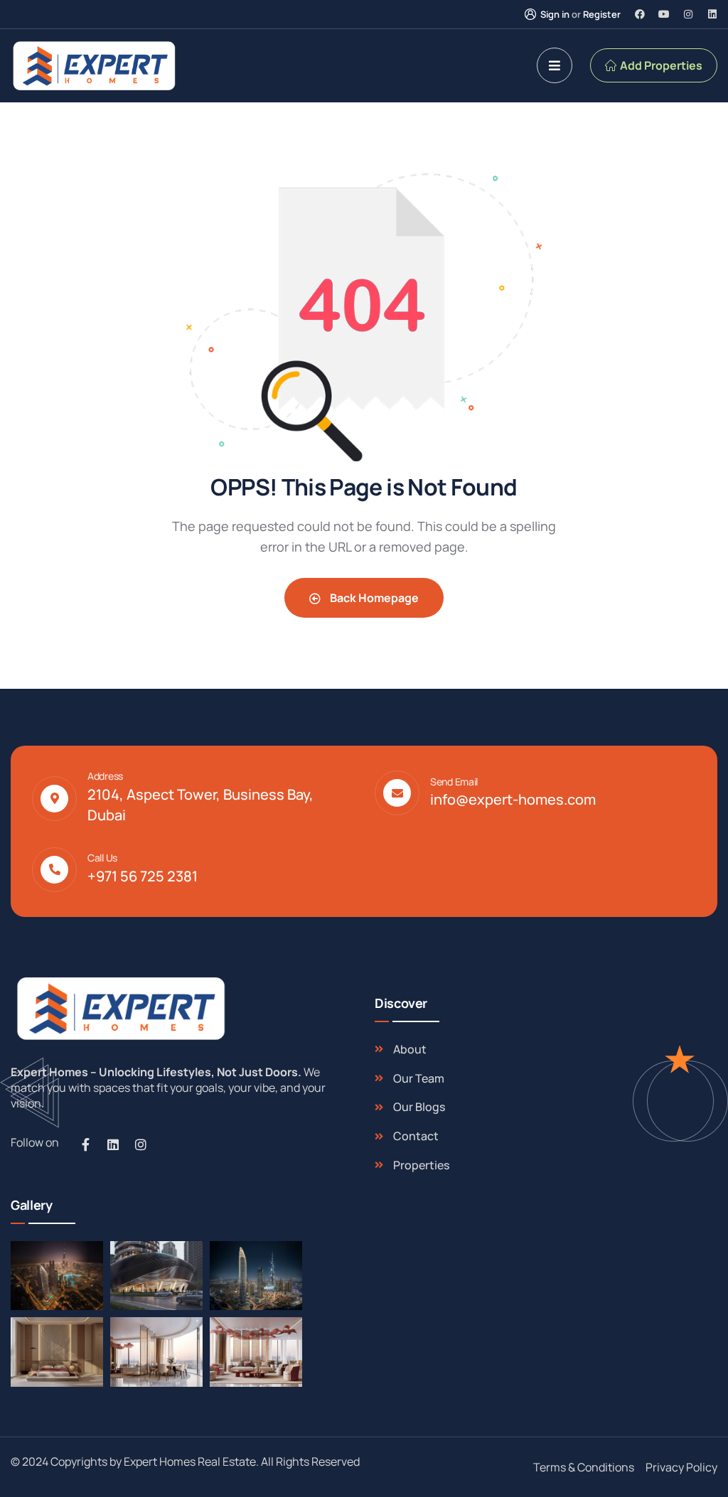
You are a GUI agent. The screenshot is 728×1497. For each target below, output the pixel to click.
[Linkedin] (712, 14)
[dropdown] (554, 65)
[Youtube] (664, 14)
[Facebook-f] (85, 1144)
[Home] (119, 1008)
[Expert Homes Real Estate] (94, 66)
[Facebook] (640, 14)
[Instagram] (688, 14)
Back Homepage (373, 598)
